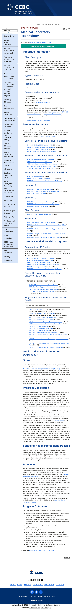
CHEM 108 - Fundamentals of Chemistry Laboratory (43, 164)
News (19, 584)
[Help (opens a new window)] (69, 29)
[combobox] (54, 25)
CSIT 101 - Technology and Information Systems (42, 166)
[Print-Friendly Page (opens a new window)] (67, 29)
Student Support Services (9, 212)
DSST (66, 112)
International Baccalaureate (52, 114)
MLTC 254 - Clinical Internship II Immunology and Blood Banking (47, 229)
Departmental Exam (54, 112)
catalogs (18, 605)
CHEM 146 (40, 178)
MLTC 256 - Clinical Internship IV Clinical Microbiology (44, 237)
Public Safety (8, 200)
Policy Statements (8, 252)
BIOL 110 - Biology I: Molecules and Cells (40, 145)
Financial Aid (8, 196)
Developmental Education (9, 126)
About (13, 584)
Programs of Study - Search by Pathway (9, 59)
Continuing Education (7, 101)
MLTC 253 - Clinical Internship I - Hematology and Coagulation (46, 225)
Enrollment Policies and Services (8, 175)
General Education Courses (7, 146)
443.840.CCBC (36, 580)
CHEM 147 (49, 178)
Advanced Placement (33, 114)
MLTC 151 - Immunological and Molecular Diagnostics (43, 191)
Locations (49, 584)
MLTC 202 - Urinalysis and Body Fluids (39, 214)
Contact (60, 584)
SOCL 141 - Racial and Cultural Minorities (40, 168)
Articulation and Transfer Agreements (38, 120)
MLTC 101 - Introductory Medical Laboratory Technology (44, 181)
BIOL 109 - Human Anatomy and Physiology (40, 159)
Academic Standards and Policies (9, 163)
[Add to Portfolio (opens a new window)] (64, 29)
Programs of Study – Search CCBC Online (9, 76)
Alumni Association (8, 237)
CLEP (62, 112)
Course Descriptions (8, 113)
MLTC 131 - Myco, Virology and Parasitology (41, 202)
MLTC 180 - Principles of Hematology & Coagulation (43, 204)
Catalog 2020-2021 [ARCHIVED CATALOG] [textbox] (48, 24)
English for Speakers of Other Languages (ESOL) (8, 135)
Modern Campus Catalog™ (40, 608)
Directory (7, 257)
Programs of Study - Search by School (9, 68)
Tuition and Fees (9, 217)
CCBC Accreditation (8, 231)
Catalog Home (9, 36)
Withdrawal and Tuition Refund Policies (9, 223)
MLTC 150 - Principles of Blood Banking (39, 189)
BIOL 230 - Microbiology (34, 176)
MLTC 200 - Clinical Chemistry (36, 193)
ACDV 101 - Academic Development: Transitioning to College (41, 368)
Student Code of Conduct (9, 206)
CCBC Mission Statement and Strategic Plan (9, 244)
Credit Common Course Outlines (9, 119)
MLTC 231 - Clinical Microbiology (37, 206)
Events (27, 584)
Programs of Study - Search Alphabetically (9, 51)
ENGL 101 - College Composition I (37, 149)
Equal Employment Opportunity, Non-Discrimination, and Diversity (9, 187)
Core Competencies (9, 107)
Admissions (8, 169)
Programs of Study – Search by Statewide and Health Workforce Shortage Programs (9, 88)
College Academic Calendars (7, 42)
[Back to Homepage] (19, 8)
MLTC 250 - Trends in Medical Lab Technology (41, 222)
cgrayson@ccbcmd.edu (43, 102)
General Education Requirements (9, 154)
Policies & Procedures (36, 600)
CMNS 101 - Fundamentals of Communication (41, 147)
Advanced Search (7, 33)
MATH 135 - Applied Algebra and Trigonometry (41, 151)
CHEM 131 (30, 178)
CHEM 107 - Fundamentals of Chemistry (39, 162)
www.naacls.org (59, 420)
